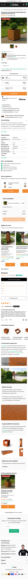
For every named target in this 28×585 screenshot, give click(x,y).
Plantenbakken (7, 9)
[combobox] (14, 65)
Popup (26, 69)
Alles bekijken (4, 269)
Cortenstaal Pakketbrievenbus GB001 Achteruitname (7, 248)
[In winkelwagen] (10, 264)
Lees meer (19, 440)
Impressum (13, 553)
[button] (1, 1)
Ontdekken (5, 466)
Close (14, 557)
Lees (3, 131)
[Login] (23, 4)
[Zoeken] (4, 4)
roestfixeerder (19, 352)
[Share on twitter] (26, 320)
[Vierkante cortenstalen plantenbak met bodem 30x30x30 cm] (8, 482)
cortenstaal (4, 430)
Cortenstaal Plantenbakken (17, 9)
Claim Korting (14, 530)
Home (2, 9)
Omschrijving (5, 120)
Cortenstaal (3, 345)
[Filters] (5, 298)
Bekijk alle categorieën (2, 4)
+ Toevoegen (10, 191)
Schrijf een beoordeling (14, 279)
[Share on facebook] (23, 320)
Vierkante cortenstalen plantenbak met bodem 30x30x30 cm (7, 492)
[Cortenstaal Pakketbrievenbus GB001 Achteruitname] (8, 238)
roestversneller (12, 351)
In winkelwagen (14, 93)
